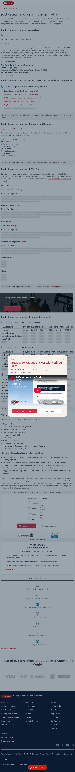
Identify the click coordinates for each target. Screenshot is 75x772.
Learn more (50, 411)
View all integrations (24, 411)
